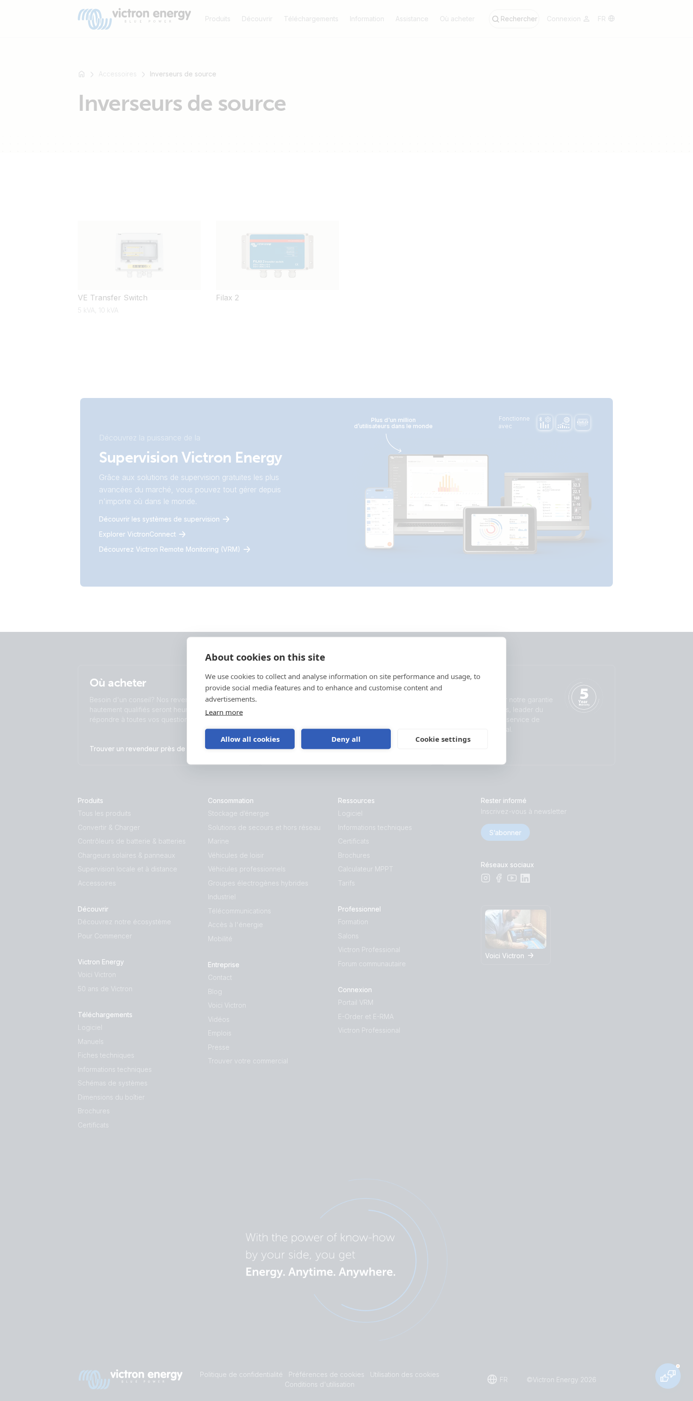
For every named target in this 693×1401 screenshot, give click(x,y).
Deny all (346, 739)
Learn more (224, 711)
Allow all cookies (250, 739)
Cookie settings (442, 739)
